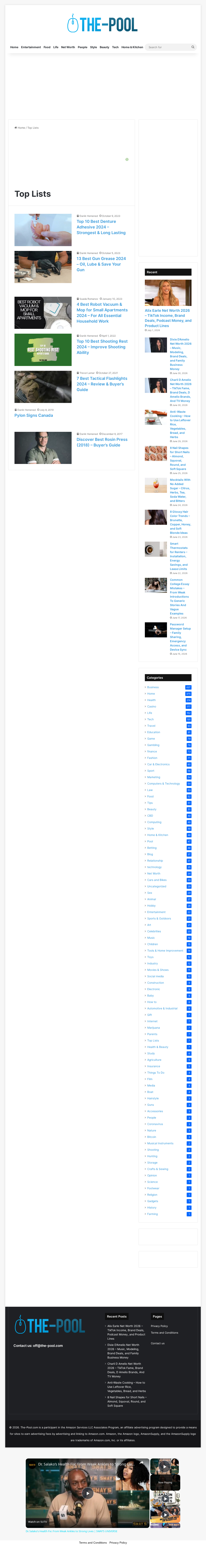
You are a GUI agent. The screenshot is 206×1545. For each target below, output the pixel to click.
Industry (152, 963)
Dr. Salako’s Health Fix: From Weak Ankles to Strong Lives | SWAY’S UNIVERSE (87, 1464)
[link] (32, 1465)
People (82, 47)
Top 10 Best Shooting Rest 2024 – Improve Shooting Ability (102, 347)
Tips (150, 802)
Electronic (153, 989)
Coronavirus (155, 1124)
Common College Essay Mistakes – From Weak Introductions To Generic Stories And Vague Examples (179, 596)
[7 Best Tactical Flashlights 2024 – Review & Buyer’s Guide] (43, 387)
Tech (115, 47)
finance (152, 751)
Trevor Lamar (87, 372)
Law (150, 790)
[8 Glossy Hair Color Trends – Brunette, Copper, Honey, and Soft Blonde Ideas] (156, 517)
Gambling (153, 745)
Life (55, 47)
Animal (151, 899)
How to (152, 1002)
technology (154, 867)
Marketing (153, 777)
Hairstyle (153, 1098)
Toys (150, 957)
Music (151, 937)
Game (151, 738)
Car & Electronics (158, 764)
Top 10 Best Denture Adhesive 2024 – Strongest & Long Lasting (101, 227)
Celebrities (154, 931)
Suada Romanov (89, 298)
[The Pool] (103, 23)
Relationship (155, 860)
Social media (155, 976)
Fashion (152, 757)
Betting (152, 847)
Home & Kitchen (132, 47)
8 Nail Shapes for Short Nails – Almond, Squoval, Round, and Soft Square (127, 1401)
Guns (150, 1104)
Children (152, 944)
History (152, 1207)
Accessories (155, 1111)
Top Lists (153, 1040)
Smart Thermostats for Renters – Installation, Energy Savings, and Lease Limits (179, 556)
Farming (152, 1214)
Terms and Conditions (164, 1332)
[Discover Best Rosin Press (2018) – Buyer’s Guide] (43, 448)
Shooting (153, 1149)
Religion (152, 1194)
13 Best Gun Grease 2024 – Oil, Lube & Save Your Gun (101, 264)
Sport (150, 770)
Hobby (151, 905)
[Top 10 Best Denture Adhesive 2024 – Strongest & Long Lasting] (43, 230)
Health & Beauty (157, 1047)
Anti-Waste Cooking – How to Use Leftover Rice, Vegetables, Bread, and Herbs (126, 1387)
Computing (154, 822)
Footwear (153, 1188)
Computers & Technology (163, 783)
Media (151, 1085)
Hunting (152, 1156)
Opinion (152, 1175)
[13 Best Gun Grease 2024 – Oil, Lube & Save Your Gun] (43, 267)
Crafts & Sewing (157, 1169)
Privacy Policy (159, 1326)
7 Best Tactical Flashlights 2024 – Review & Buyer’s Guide (102, 384)
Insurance (153, 1066)
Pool (150, 841)
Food (47, 47)
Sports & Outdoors (159, 918)
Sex (149, 892)
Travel (151, 725)
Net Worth (68, 47)
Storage (152, 1162)
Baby (150, 995)
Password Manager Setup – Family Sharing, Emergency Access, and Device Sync (180, 637)
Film (149, 1079)
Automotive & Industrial (162, 1008)
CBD (150, 815)
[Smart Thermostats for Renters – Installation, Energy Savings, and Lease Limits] (156, 549)
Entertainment (31, 47)
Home (14, 47)
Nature (151, 1130)
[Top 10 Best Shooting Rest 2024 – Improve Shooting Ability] (43, 350)
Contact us (158, 1343)
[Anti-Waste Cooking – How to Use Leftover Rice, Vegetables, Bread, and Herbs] (156, 417)
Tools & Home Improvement (165, 950)
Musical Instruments (160, 1143)
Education (153, 732)
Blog (150, 854)
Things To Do (155, 1072)
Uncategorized (156, 886)
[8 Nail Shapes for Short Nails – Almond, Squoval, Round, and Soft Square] (156, 453)
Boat (150, 1092)
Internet (152, 1021)
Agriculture (154, 1059)
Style (93, 47)
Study (151, 1053)
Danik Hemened (89, 215)
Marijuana (153, 1027)
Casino (151, 706)
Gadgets (152, 1201)
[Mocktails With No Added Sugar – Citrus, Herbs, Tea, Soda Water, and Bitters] (156, 485)
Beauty (104, 47)
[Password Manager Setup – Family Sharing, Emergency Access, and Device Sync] (156, 629)
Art (149, 924)
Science (152, 1181)
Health (151, 700)
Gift (149, 1014)
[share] (141, 1462)
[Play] (165, 1499)
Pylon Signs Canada (33, 415)
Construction (155, 982)
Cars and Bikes (157, 880)
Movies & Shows (158, 969)
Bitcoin (151, 1136)
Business (153, 687)
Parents (152, 1034)
